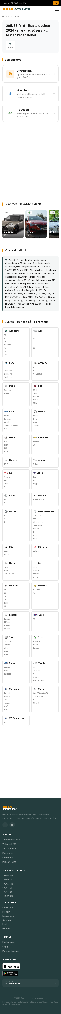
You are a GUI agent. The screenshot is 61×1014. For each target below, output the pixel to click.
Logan (6, 393)
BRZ (6, 671)
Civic (35, 422)
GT (5, 338)
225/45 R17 (7, 880)
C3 (34, 367)
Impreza (7, 674)
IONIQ (6, 451)
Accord (36, 426)
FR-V (35, 419)
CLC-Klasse (38, 522)
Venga (7, 487)
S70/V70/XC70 (39, 696)
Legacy (7, 667)
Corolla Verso (38, 680)
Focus (6, 416)
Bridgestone (8, 916)
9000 (35, 619)
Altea (6, 648)
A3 (34, 338)
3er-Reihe (8, 371)
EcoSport (8, 419)
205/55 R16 (13, 16)
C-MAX (7, 429)
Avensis (36, 671)
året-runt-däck (9, 848)
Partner (7, 603)
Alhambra (8, 642)
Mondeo (7, 422)
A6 (34, 345)
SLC (34, 519)
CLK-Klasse (37, 529)
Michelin (6, 912)
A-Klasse (37, 516)
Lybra (35, 477)
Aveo (35, 445)
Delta (35, 480)
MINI (6, 551)
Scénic (7, 629)
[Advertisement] (30, 160)
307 (5, 590)
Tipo (35, 393)
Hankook (6, 928)
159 (5, 335)
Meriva (36, 574)
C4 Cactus (37, 374)
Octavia (36, 642)
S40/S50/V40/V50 (40, 693)
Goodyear (6, 920)
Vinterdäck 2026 (10, 844)
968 (34, 593)
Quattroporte (38, 500)
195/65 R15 (7, 884)
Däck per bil (7, 853)
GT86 (35, 674)
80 (34, 348)
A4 (34, 342)
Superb (36, 648)
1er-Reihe (8, 377)
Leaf (6, 571)
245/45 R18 (7, 896)
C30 (35, 700)
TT (34, 335)
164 (5, 342)
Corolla (36, 677)
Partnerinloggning (10, 951)
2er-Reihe (8, 374)
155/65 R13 (22, 270)
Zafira (35, 567)
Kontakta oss (8, 942)
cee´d (6, 480)
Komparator (8, 857)
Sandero (7, 390)
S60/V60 (36, 703)
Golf (6, 706)
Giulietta (7, 345)
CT (5, 503)
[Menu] (57, 9)
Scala (35, 645)
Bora (6, 710)
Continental (7, 907)
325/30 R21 (44, 267)
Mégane (7, 622)
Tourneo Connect (11, 426)
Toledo (7, 645)
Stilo (35, 403)
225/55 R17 (7, 892)
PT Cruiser (8, 464)
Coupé (6, 442)
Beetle (7, 696)
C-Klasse (37, 535)
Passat (7, 693)
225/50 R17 (7, 888)
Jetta (6, 700)
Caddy (6, 722)
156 (5, 355)
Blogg (5, 946)
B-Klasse (37, 532)
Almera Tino (9, 574)
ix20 (6, 445)
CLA (35, 538)
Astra (35, 577)
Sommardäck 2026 (11, 839)
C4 (34, 371)
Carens (7, 477)
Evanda (36, 442)
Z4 (5, 367)
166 (5, 348)
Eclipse (36, 551)
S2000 (35, 416)
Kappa (35, 483)
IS (5, 500)
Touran (7, 703)
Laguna (7, 619)
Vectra (36, 571)
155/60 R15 (10, 270)
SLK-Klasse (37, 525)
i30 (5, 448)
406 (5, 600)
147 (5, 351)
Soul (6, 483)
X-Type (36, 464)
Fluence (7, 625)
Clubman (8, 554)
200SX (7, 567)
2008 (6, 606)
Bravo (35, 400)
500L (35, 390)
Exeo (6, 651)
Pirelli (4, 924)
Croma (36, 396)
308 (5, 593)
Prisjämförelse (9, 862)
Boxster (36, 590)
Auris (35, 667)
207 (5, 596)
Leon (6, 655)
